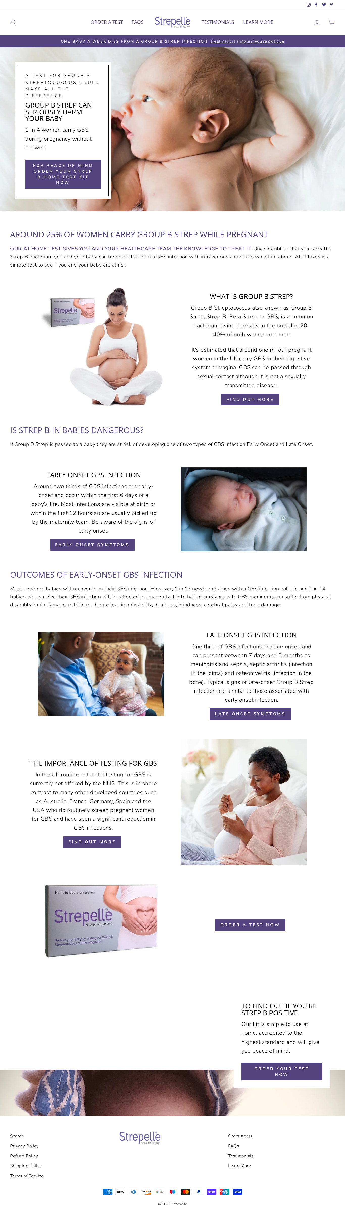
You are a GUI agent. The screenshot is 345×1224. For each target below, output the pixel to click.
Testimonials (218, 22)
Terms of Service (26, 1176)
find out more (250, 399)
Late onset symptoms (250, 714)
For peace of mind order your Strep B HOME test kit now (63, 174)
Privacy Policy (24, 1146)
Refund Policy (24, 1156)
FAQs (137, 22)
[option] (172, 41)
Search (17, 1136)
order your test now (281, 1071)
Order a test (107, 22)
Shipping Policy (26, 1166)
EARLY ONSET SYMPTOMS (92, 545)
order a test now (250, 925)
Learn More (258, 22)
